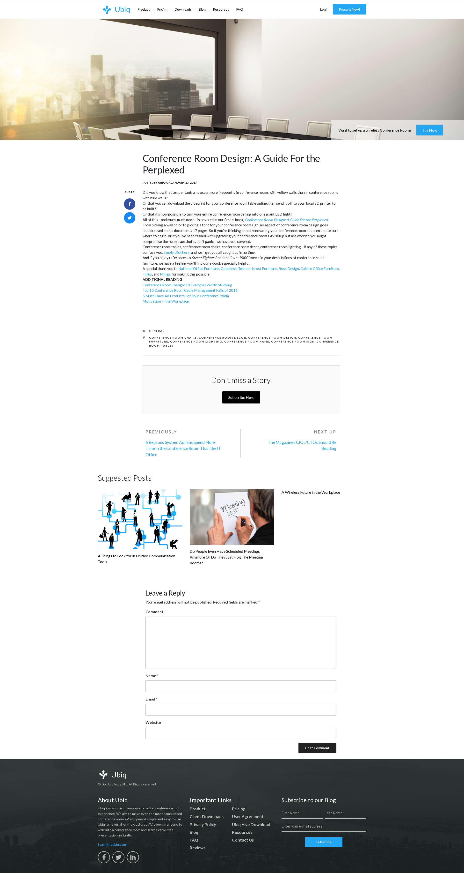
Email (151, 699)
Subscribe (323, 842)
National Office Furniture (198, 268)
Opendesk (229, 268)
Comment (154, 611)
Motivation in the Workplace (166, 301)
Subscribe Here (241, 397)
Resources (221, 9)
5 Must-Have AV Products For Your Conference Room (186, 296)
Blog (202, 9)
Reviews (197, 847)
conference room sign (293, 341)
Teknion (244, 268)
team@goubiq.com (112, 844)
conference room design (272, 337)
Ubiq (162, 182)
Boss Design (289, 268)
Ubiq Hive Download (251, 824)
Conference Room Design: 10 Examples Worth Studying (187, 285)
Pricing (162, 9)
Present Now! (349, 9)
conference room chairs (173, 337)
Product (144, 9)
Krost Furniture (264, 268)
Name (152, 675)
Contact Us (243, 840)
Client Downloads (207, 816)
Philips (165, 274)
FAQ (239, 9)
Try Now (429, 130)
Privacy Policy (203, 824)
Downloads (183, 9)
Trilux (147, 274)
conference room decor (222, 337)
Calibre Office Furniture (319, 268)
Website (153, 722)
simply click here (176, 252)
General (157, 330)
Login (324, 9)
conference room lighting (196, 341)
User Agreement (248, 816)
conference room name (246, 341)
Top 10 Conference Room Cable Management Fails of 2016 (190, 290)
